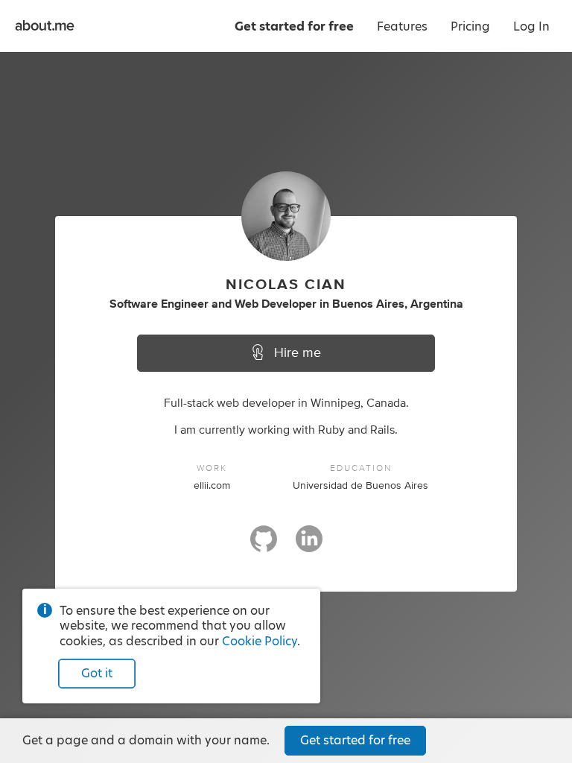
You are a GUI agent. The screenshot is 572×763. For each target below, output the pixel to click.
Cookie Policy (259, 641)
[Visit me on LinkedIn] (309, 545)
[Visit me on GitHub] (263, 545)
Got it (96, 673)
